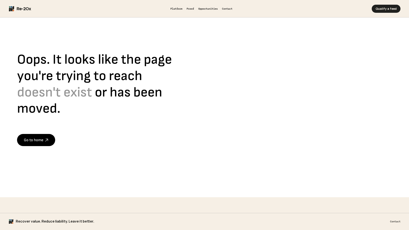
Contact (395, 221)
